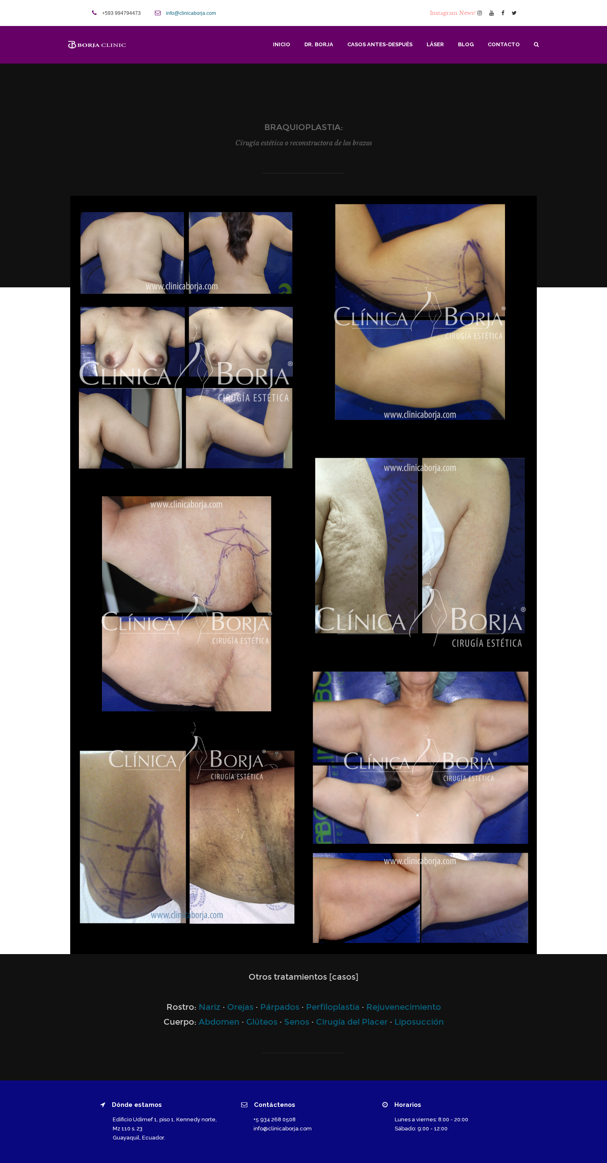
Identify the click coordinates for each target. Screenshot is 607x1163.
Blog (466, 44)
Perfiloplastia (333, 1007)
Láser (435, 44)
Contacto (504, 44)
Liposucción (419, 1022)
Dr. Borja (318, 44)
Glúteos (261, 1022)
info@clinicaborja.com (191, 13)
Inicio (281, 44)
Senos (296, 1022)
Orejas (240, 1007)
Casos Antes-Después (380, 44)
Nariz (210, 1007)
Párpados (279, 1007)
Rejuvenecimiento (403, 1007)
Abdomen (219, 1022)
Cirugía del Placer (352, 1022)
